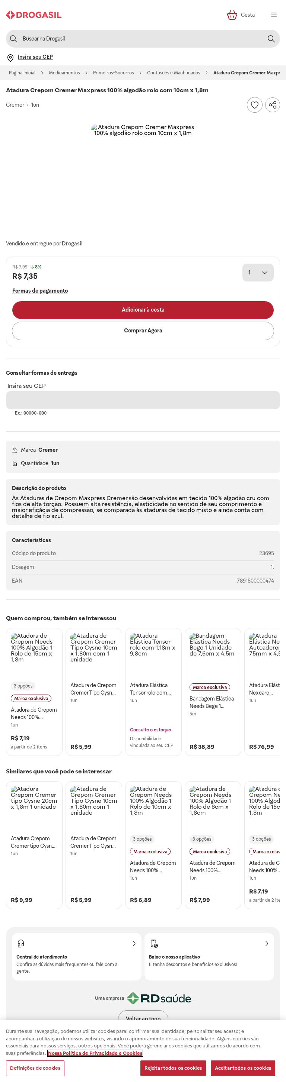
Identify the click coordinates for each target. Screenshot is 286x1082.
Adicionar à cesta (143, 310)
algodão (234, 498)
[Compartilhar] (272, 104)
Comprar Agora (143, 331)
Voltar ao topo (143, 1019)
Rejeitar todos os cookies (173, 1068)
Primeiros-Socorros (113, 72)
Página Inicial (22, 72)
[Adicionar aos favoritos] (254, 104)
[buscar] (271, 38)
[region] (143, 1051)
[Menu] (274, 15)
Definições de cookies (35, 1068)
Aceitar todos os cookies (243, 1068)
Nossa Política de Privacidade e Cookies (95, 1053)
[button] (143, 176)
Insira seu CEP (26, 385)
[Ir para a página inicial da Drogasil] (33, 15)
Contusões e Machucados (173, 72)
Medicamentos (64, 72)
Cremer (48, 450)
